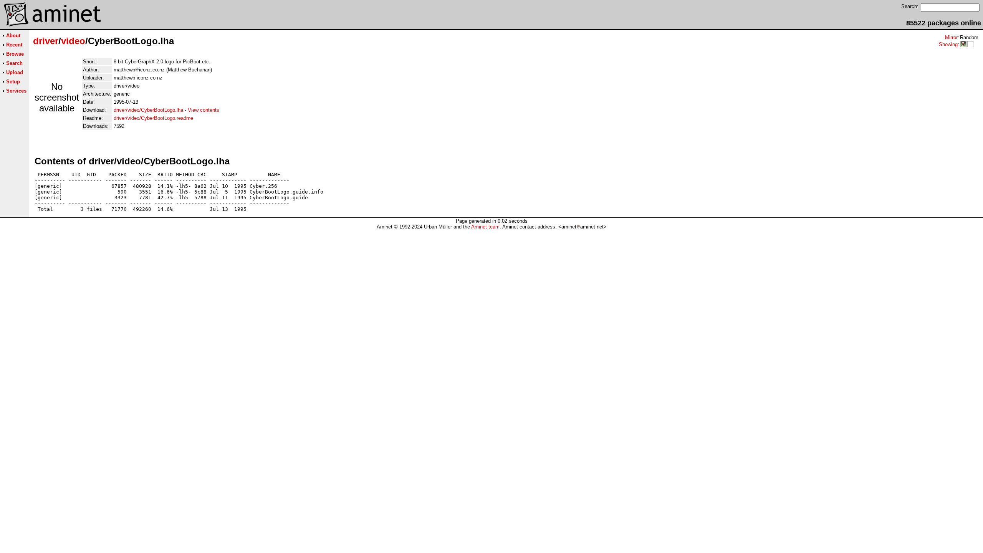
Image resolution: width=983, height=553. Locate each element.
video (73, 41)
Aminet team (485, 227)
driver (45, 41)
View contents (203, 110)
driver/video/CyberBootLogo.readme (153, 118)
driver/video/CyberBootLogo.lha (148, 110)
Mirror (951, 37)
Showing (948, 44)
